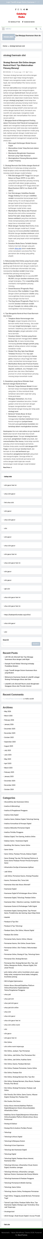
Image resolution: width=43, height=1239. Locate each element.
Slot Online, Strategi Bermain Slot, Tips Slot (19, 1077)
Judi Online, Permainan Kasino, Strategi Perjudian (21, 876)
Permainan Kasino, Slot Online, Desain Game (19, 943)
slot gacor (7, 511)
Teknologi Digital (10, 1154)
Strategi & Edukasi (10, 1124)
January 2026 (8, 724)
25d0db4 (8, 72)
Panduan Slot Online (11, 935)
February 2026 (9, 720)
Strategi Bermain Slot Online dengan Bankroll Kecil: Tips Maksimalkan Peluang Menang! (19, 65)
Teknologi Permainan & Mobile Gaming (17, 1183)
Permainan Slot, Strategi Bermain (15, 959)
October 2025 (9, 737)
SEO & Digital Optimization (13, 981)
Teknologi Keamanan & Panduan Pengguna (19, 1178)
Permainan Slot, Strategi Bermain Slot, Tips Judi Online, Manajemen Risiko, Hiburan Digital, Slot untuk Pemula (21, 965)
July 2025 (7, 750)
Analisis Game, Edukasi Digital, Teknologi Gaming (21, 819)
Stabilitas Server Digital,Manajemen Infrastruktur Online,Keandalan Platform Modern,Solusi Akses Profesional (21, 1117)
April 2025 (7, 763)
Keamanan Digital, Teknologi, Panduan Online (20, 898)
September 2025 (10, 742)
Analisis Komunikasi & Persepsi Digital (17, 824)
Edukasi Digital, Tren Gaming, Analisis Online (19, 837)
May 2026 (7, 711)
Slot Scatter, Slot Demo (12, 1101)
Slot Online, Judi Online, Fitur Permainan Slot (19, 1055)
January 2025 (8, 776)
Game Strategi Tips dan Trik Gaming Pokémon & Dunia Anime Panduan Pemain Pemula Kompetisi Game (21, 860)
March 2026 (8, 716)
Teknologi (7, 1132)
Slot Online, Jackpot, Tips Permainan (17, 1051)
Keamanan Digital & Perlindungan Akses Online (20, 893)
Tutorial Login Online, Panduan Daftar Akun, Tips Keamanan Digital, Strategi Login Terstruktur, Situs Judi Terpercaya (21, 1205)
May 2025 (7, 759)
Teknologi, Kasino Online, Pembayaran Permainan (21, 1191)
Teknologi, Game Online (12, 1187)
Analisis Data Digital (11, 815)
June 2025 (7, 755)
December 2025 (9, 729)
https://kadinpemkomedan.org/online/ (17, 615)
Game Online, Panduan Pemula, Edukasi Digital (20, 854)
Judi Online (8, 872)
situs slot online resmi (12, 1025)
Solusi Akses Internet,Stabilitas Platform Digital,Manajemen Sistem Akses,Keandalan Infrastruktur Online (19, 1108)
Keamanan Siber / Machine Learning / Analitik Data (22, 902)
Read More (6, 467)
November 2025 (9, 733)
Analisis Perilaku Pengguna (13, 832)
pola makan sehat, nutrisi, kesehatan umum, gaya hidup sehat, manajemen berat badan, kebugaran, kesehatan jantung (21, 974)
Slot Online (8, 1042)
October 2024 (9, 789)
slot (5, 528)
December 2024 (9, 781)
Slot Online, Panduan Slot (13, 1073)
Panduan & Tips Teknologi (13, 926)
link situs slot (9, 502)
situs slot (18, 248)
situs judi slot (9, 999)
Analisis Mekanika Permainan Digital (17, 828)
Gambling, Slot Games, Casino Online (17, 845)
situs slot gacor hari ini (12, 563)
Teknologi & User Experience (14, 1145)
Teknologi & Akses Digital (13, 1137)
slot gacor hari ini (10, 485)
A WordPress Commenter (13, 699)
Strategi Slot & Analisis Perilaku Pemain (18, 1128)
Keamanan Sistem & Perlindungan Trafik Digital (20, 906)
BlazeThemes (22, 1235)
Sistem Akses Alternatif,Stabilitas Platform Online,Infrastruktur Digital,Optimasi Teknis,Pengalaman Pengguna (19, 988)
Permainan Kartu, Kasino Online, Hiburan (18, 939)
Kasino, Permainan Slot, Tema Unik (16, 880)
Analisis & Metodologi (12, 806)
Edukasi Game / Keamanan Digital (16, 841)
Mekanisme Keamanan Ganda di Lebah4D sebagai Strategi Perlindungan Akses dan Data (20, 2)
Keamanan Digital (10, 889)
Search (6, 640)
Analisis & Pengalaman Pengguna (15, 810)
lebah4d (7, 917)
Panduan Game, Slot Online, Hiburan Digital (19, 930)
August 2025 (8, 746)
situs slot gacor (9, 494)
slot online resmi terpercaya (14, 1046)
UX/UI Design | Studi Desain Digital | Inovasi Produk (22, 1216)
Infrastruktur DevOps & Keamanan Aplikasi (19, 867)
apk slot (7, 589)
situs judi (7, 994)
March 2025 (8, 768)
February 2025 (9, 772)
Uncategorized (9, 1212)
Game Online (8, 850)
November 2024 (9, 785)
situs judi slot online (11, 1008)
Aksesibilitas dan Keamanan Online (16, 802)
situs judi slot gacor (11, 1003)
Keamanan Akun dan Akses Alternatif (17, 885)
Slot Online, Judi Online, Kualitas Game (17, 1060)
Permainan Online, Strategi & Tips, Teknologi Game (22, 954)
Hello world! (29, 699)
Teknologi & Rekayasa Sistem (14, 1141)
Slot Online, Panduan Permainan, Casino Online (20, 1068)
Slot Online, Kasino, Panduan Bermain (17, 1064)
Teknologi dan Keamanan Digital (15, 1150)
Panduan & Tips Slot (11, 922)
